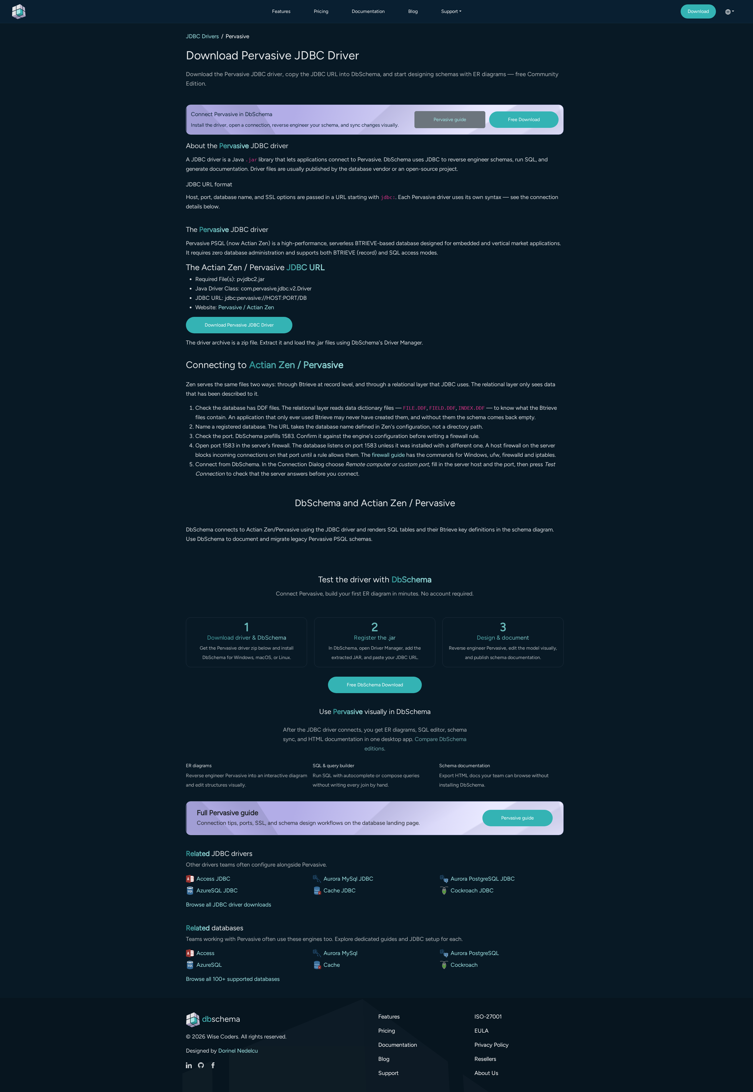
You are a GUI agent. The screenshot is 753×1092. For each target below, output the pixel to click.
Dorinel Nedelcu (238, 1050)
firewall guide (388, 454)
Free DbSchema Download (375, 685)
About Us (486, 1073)
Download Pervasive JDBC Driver (239, 325)
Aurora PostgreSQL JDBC (483, 878)
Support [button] (449, 11)
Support (388, 1073)
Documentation (368, 11)
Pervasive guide (450, 119)
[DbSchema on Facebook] (213, 1064)
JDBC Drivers (202, 36)
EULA (481, 1030)
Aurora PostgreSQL (475, 953)
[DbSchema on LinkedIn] (189, 1064)
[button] (730, 11)
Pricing (321, 11)
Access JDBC (213, 878)
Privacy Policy (491, 1044)
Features (281, 11)
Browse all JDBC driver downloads (228, 904)
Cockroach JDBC (472, 890)
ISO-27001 (488, 1016)
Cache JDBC (340, 890)
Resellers (485, 1059)
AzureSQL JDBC (217, 890)
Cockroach (464, 964)
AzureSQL (209, 964)
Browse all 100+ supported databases (233, 979)
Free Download (524, 119)
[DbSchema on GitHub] (201, 1064)
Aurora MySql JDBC (348, 878)
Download (698, 11)
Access (205, 953)
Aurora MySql (340, 953)
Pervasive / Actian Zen (246, 307)
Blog (413, 11)
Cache (332, 964)
